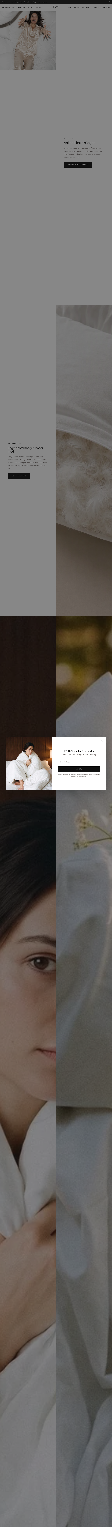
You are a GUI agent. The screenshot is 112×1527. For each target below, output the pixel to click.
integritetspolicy (83, 776)
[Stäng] (102, 741)
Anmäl (79, 769)
